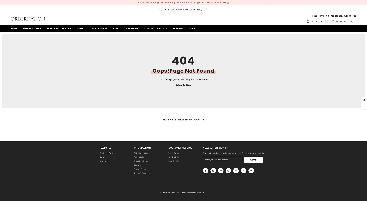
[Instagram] (213, 170)
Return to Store (183, 85)
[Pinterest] (220, 170)
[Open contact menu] (353, 186)
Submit (253, 159)
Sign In (353, 21)
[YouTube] (243, 170)
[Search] (181, 9)
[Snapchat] (236, 170)
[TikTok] (228, 170)
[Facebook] (205, 170)
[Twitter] (251, 170)
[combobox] (185, 9)
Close (266, 2)
